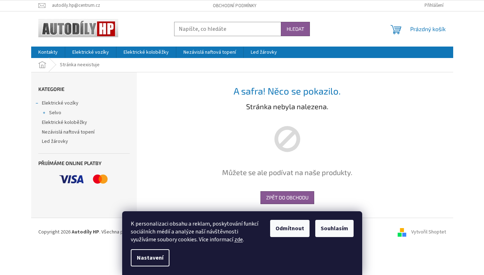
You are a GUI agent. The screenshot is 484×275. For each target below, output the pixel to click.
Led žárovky (55, 141)
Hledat (295, 29)
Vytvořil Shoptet (428, 232)
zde (238, 239)
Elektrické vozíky (60, 103)
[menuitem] (48, 52)
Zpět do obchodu (287, 197)
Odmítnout (289, 228)
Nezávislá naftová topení (68, 132)
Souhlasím (334, 228)
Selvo (55, 112)
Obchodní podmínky (235, 6)
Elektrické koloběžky (64, 122)
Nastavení (150, 258)
